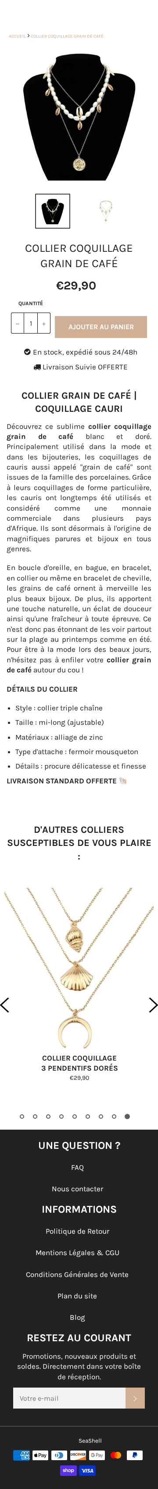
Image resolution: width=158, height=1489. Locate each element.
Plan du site (77, 1295)
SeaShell (90, 1440)
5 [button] (74, 1116)
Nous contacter (77, 1188)
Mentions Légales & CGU (77, 1252)
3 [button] (48, 1116)
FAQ (77, 1167)
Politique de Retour (77, 1231)
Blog (77, 1317)
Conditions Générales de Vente (77, 1274)
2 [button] (35, 1116)
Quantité (30, 303)
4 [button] (61, 1116)
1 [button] (22, 1116)
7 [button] (101, 1116)
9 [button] (127, 1116)
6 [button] (87, 1116)
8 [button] (114, 1116)
